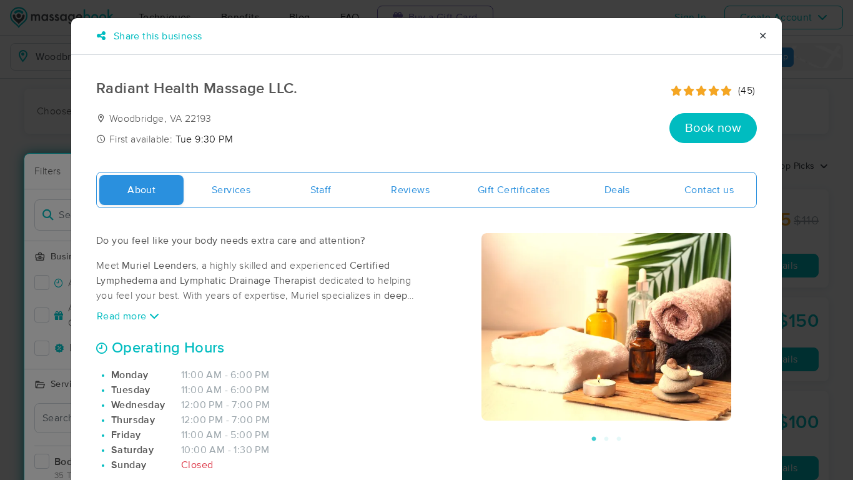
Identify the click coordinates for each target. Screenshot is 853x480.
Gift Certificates (514, 190)
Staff (321, 190)
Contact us (709, 190)
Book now (713, 128)
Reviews (410, 190)
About (141, 190)
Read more (123, 316)
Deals (617, 190)
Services (231, 190)
